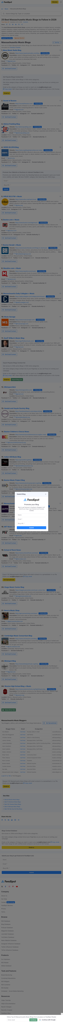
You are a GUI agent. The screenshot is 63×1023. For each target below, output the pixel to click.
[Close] (46, 494)
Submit (31, 528)
